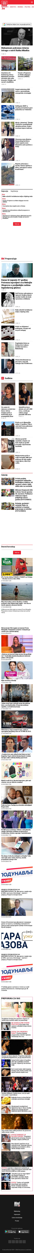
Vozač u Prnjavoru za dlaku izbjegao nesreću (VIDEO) (24, 74)
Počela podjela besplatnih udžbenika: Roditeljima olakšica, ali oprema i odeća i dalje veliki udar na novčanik (24, 482)
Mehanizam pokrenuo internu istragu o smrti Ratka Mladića (15, 49)
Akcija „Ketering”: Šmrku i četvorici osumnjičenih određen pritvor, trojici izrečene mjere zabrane (24, 125)
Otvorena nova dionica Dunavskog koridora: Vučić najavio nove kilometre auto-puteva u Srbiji (23, 142)
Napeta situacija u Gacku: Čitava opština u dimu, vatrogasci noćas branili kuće (23, 166)
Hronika (20, 7)
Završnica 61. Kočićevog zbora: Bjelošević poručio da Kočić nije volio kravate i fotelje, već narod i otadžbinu (8, 77)
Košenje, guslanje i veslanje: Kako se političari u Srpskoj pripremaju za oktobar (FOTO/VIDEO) (23, 507)
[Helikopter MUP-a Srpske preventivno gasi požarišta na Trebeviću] (7, 112)
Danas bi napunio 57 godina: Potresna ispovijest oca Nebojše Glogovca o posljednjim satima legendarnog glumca (16, 284)
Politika (27, 7)
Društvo (13, 7)
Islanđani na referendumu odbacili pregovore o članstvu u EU (16, 210)
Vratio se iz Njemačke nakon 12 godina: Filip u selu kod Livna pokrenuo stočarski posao (23, 425)
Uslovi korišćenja (17, 1217)
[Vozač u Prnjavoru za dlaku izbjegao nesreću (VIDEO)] (25, 63)
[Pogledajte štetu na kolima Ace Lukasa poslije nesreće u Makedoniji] (7, 349)
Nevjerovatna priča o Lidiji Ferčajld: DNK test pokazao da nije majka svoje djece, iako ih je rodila (23, 459)
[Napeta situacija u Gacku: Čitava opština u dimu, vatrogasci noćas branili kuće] (7, 174)
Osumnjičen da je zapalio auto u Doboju (14, 206)
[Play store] (10, 1232)
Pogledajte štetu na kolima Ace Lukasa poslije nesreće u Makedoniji (22, 346)
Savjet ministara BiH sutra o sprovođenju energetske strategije (23, 91)
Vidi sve (17, 224)
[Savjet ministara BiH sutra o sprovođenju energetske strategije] (7, 95)
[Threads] (13, 1241)
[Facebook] (9, 1241)
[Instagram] (20, 1241)
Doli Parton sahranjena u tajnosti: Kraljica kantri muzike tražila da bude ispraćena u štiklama (24, 296)
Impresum (17, 1214)
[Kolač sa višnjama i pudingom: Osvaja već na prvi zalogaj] (7, 333)
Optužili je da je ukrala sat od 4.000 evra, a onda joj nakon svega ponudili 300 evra (25, 410)
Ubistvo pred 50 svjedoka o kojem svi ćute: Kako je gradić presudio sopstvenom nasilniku (23, 442)
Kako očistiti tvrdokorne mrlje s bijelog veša (17, 196)
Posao (17, 1221)
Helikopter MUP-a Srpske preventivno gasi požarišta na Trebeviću (24, 107)
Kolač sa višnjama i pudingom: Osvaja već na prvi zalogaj (23, 328)
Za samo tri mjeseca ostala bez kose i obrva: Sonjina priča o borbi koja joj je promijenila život (8, 411)
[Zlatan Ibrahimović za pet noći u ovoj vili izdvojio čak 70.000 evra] (7, 366)
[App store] (23, 1232)
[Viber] (24, 1241)
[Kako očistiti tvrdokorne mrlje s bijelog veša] (7, 316)
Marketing (17, 1211)
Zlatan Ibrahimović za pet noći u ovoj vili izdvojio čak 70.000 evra (23, 361)
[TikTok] (17, 1241)
